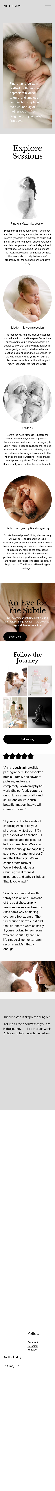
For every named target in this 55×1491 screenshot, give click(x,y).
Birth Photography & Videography (27, 528)
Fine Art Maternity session (27, 223)
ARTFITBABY (12, 5)
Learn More (15, 636)
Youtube (32, 1349)
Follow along (27, 739)
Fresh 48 (27, 427)
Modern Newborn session (27, 327)
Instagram (33, 1346)
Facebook (33, 1342)
